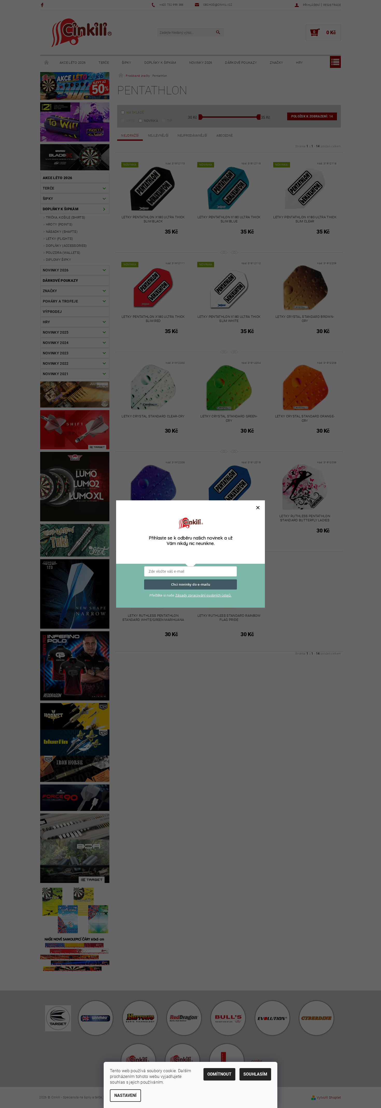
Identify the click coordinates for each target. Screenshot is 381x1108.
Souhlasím (255, 1074)
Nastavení (125, 1095)
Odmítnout (219, 1074)
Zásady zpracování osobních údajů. (203, 595)
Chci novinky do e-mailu (190, 584)
